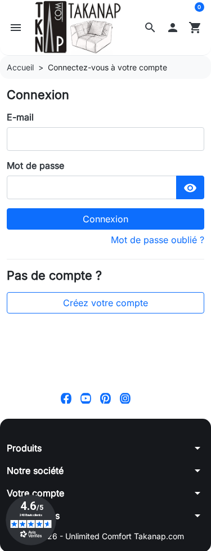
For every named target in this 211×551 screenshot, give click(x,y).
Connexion (105, 219)
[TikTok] (145, 397)
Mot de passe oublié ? (157, 239)
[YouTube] (85, 397)
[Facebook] (66, 397)
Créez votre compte (105, 302)
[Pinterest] (105, 397)
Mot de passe (35, 165)
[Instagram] (125, 397)
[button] (150, 27)
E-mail (20, 117)
